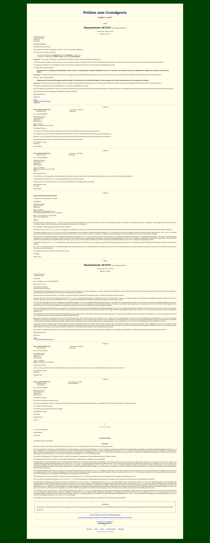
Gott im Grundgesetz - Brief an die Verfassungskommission (105, 514)
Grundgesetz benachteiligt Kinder (42, 101)
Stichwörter (121, 529)
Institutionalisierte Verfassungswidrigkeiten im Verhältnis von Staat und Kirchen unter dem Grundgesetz (105, 517)
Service (96, 529)
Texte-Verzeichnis (111, 529)
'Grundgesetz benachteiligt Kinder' (45, 339)
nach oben (89, 529)
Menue (102, 529)
